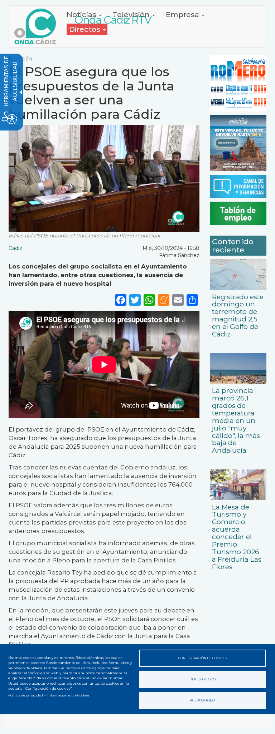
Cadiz (15, 248)
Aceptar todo (202, 700)
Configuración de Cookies (202, 658)
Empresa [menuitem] (183, 14)
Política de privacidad (25, 695)
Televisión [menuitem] (131, 14)
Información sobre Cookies (68, 695)
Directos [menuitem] (85, 29)
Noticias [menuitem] (82, 14)
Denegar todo (202, 679)
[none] (192, 300)
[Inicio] (37, 26)
